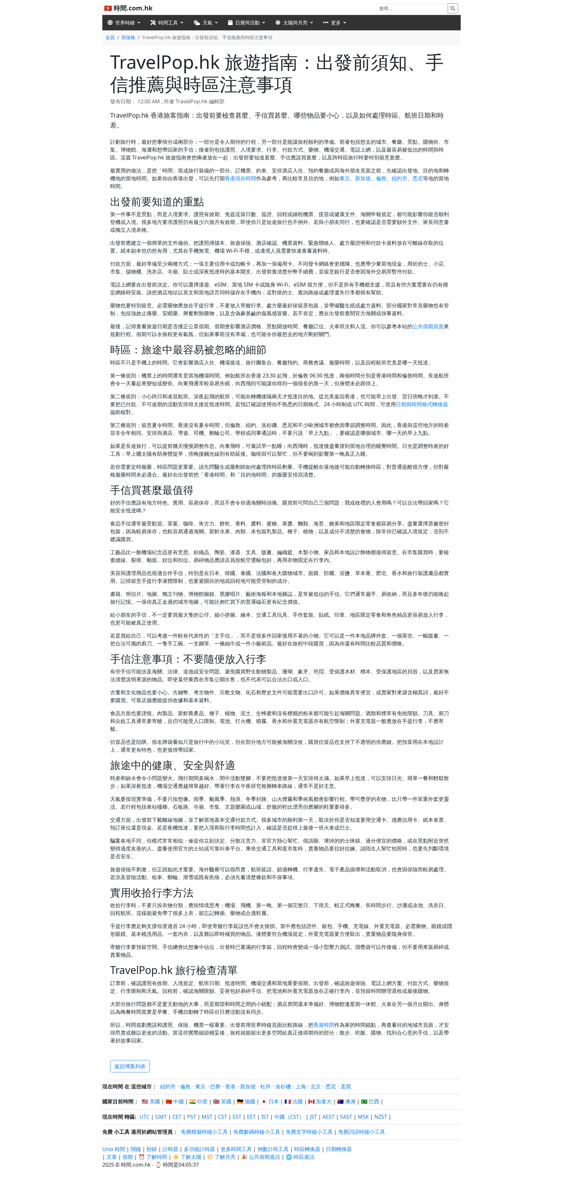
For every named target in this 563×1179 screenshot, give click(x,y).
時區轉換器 (308, 1149)
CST (222, 1116)
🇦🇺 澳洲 (346, 1101)
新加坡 (363, 178)
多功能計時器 (199, 1149)
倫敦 (381, 178)
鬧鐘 (136, 1149)
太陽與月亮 (295, 22)
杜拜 (265, 1086)
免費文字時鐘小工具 (309, 1131)
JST (313, 1116)
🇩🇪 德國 (246, 1101)
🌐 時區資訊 (300, 1156)
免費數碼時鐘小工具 (256, 1131)
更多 (336, 22)
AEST (329, 1116)
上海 (301, 1086)
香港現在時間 (240, 178)
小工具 (122, 1131)
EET (251, 1116)
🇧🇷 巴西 (370, 1101)
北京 (315, 1086)
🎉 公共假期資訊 (260, 1156)
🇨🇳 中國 (175, 1101)
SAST (346, 1116)
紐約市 (399, 178)
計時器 (170, 1149)
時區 (129, 1116)
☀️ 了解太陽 (187, 1156)
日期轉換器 (339, 1149)
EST (237, 1116)
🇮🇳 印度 (198, 1101)
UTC (144, 1116)
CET (176, 1116)
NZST (380, 1116)
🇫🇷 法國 (293, 1101)
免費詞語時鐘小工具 (361, 1131)
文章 (112, 1156)
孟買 (345, 1086)
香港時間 (323, 1024)
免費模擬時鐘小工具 (204, 1131)
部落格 (128, 37)
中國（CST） (289, 1116)
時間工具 (168, 22)
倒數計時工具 (273, 1149)
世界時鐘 (125, 22)
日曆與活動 (247, 22)
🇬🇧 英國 (222, 1101)
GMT (161, 1116)
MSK (363, 1116)
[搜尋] (453, 8)
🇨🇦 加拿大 (320, 1101)
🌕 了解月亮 (221, 1156)
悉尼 (417, 178)
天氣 (207, 22)
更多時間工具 (237, 1149)
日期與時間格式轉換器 (422, 404)
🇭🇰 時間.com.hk (128, 8)
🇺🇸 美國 (151, 1101)
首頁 (110, 37)
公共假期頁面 (428, 326)
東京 (344, 178)
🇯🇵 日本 (270, 1101)
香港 (230, 1086)
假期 (128, 1156)
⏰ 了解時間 (152, 1156)
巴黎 (215, 1086)
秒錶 (152, 1149)
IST (265, 1116)
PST (191, 1116)
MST (207, 1116)
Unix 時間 (113, 1149)
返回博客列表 (130, 1066)
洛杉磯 (283, 1086)
